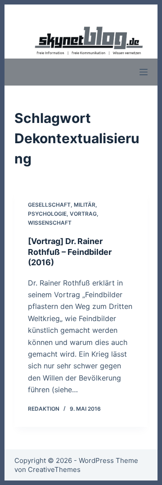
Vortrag (83, 213)
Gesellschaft (49, 204)
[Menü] (144, 72)
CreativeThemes (54, 469)
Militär (84, 204)
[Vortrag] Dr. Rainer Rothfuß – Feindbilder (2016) (70, 251)
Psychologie (47, 213)
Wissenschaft (50, 222)
